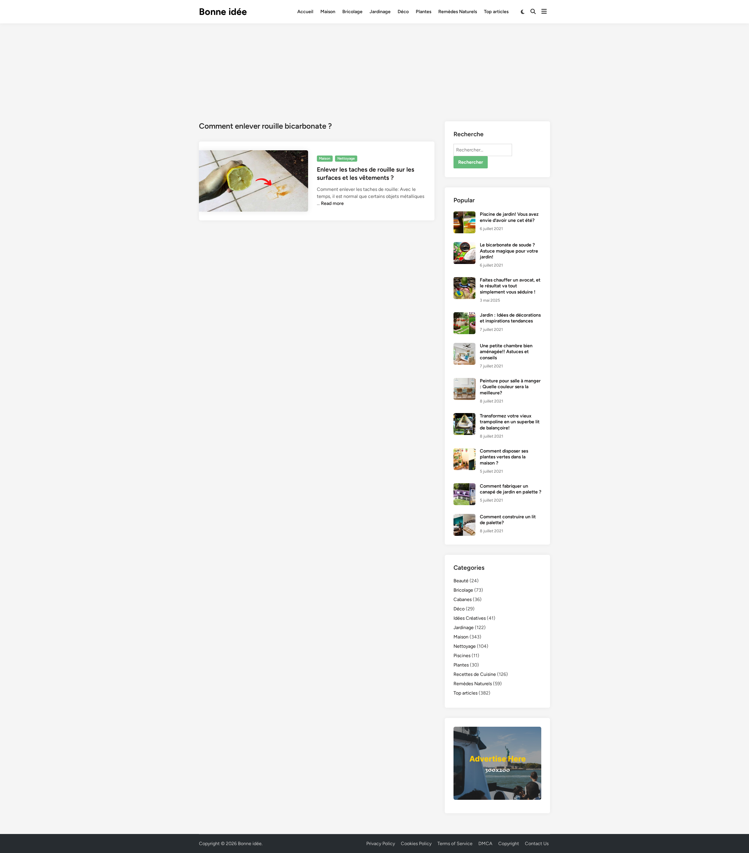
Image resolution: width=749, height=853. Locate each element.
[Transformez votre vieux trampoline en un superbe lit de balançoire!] (464, 416)
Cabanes (462, 599)
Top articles (496, 11)
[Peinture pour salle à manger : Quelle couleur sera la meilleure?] (464, 381)
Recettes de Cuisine (474, 674)
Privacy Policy (380, 843)
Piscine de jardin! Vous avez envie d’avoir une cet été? (509, 217)
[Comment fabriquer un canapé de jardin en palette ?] (464, 486)
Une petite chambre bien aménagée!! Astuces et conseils (506, 351)
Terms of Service (455, 843)
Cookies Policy (416, 843)
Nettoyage (346, 158)
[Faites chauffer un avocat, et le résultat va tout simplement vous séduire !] (464, 280)
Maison (327, 11)
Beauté (460, 580)
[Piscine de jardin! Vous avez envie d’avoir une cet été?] (464, 214)
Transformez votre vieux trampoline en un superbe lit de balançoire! (510, 422)
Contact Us (537, 843)
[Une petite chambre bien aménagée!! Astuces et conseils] (464, 346)
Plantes (423, 11)
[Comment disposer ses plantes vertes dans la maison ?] (464, 451)
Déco (403, 11)
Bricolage (352, 11)
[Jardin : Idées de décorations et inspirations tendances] (464, 315)
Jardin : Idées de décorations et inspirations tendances (510, 318)
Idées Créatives (469, 618)
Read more (332, 203)
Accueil (305, 11)
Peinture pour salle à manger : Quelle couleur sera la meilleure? (510, 387)
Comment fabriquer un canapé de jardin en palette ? (510, 489)
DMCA (485, 843)
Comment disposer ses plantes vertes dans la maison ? (504, 457)
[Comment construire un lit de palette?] (464, 517)
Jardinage (380, 11)
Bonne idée (223, 11)
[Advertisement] (374, 67)
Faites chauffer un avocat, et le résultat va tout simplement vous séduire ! (510, 286)
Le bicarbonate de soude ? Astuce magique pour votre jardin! (509, 251)
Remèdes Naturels (457, 11)
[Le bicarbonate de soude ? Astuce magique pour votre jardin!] (464, 245)
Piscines (461, 655)
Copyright (508, 843)
